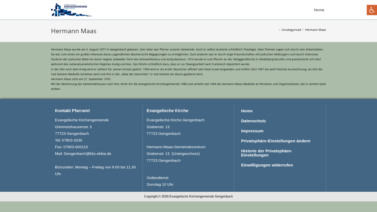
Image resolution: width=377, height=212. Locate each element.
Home (247, 111)
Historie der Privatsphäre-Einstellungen (266, 153)
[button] (372, 10)
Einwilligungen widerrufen (267, 165)
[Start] (276, 30)
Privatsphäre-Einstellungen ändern (275, 141)
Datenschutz (253, 121)
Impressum (252, 131)
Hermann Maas (315, 30)
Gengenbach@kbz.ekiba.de (87, 154)
